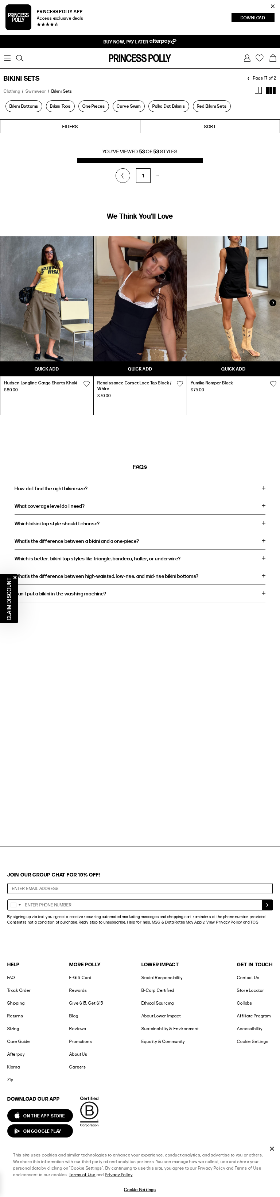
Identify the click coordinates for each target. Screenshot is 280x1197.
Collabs (244, 1003)
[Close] (272, 1149)
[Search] (19, 58)
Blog (73, 1015)
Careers (77, 1067)
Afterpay (15, 1054)
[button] (272, 58)
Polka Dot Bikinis (168, 106)
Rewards (78, 990)
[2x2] (258, 90)
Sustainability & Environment (169, 1028)
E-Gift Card (80, 977)
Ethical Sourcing (157, 1003)
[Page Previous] (123, 175)
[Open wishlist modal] (86, 383)
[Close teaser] (15, 577)
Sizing (13, 1028)
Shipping (15, 1003)
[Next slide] (272, 302)
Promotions (80, 1041)
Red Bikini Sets (212, 106)
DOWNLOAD (258, 18)
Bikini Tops (60, 106)
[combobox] (15, 905)
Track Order (19, 990)
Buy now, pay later (126, 42)
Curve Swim (129, 106)
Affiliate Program (254, 1015)
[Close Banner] (273, 6)
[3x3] (271, 90)
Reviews (77, 1028)
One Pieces (93, 106)
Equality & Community (162, 1041)
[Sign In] (247, 58)
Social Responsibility (162, 977)
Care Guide (18, 1041)
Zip (10, 1079)
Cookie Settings (252, 1041)
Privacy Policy (229, 922)
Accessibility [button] (249, 1028)
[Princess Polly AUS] (140, 58)
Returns (15, 1015)
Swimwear (36, 91)
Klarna (13, 1067)
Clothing (12, 91)
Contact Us (248, 977)
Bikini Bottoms (23, 106)
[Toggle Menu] (7, 58)
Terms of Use (82, 1174)
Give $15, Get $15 (86, 1003)
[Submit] (267, 904)
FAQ (11, 977)
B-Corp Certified (157, 990)
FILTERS (70, 126)
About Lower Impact (160, 1015)
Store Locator (250, 990)
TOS (254, 922)
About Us (78, 1054)
